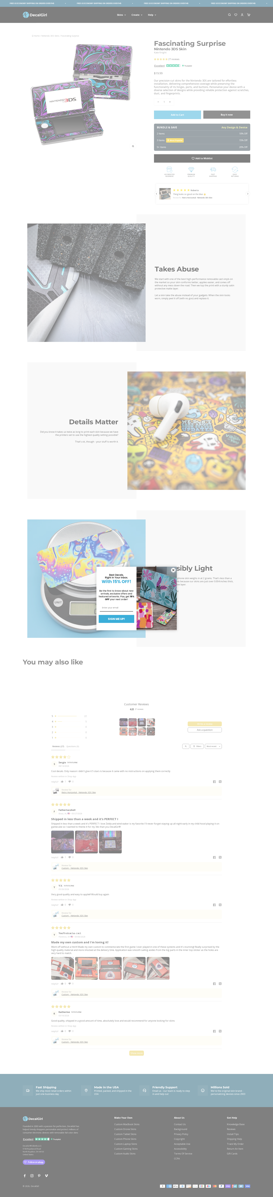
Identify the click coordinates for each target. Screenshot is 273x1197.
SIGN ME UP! (116, 619)
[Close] (173, 570)
